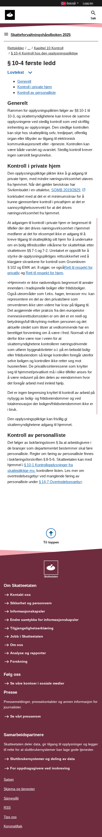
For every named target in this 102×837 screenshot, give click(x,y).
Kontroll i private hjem (34, 87)
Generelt (24, 81)
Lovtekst (15, 72)
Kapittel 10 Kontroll (48, 48)
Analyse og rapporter (28, 653)
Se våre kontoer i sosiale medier (37, 683)
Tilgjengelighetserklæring (31, 628)
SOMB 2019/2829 (66, 190)
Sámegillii (11, 798)
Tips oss (10, 817)
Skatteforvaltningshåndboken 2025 (41, 35)
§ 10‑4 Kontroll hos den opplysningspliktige (44, 53)
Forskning (18, 661)
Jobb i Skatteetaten (26, 636)
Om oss (16, 645)
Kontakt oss (20, 595)
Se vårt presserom (25, 716)
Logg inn (88, 3)
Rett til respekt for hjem (44, 273)
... (28, 48)
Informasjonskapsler (27, 611)
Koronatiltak (13, 826)
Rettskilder (15, 48)
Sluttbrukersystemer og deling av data (42, 759)
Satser (9, 779)
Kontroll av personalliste (36, 92)
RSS (7, 807)
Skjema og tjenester (19, 789)
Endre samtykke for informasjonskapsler (44, 620)
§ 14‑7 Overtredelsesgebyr (60, 482)
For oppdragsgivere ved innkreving (40, 768)
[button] (69, 3)
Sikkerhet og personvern (31, 603)
